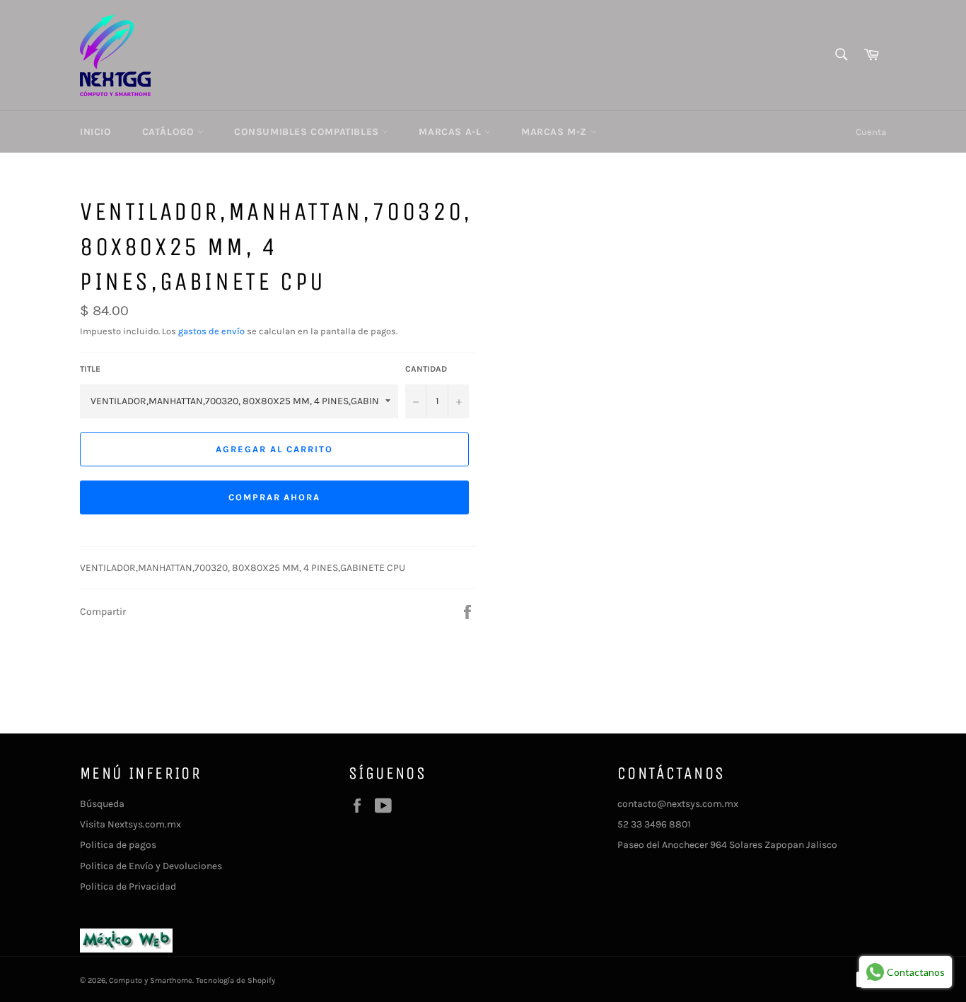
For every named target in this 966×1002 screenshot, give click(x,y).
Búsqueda (102, 804)
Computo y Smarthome (150, 980)
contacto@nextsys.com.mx (677, 804)
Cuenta (871, 131)
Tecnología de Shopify (235, 980)
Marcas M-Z (555, 132)
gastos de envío (211, 331)
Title (90, 369)
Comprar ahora (274, 497)
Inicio (96, 132)
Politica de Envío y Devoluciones (151, 866)
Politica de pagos (118, 845)
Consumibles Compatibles (308, 132)
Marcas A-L (451, 132)
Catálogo (169, 132)
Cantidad (426, 369)
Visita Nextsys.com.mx (130, 824)
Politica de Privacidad (128, 886)
